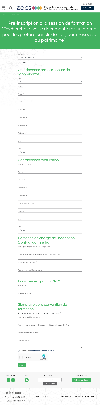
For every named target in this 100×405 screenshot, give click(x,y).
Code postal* (22, 133)
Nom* (20, 86)
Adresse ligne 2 (23, 125)
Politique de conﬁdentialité (84, 396)
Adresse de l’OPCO (24, 293)
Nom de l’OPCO (23, 285)
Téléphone (21, 110)
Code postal (22, 211)
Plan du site (47, 396)
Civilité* (20, 78)
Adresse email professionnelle (28, 333)
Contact (37, 396)
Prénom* (21, 94)
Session (20, 54)
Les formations (14, 15)
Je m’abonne (50, 383)
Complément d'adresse (26, 203)
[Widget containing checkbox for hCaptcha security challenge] (32, 357)
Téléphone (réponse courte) (27, 262)
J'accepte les (36, 351)
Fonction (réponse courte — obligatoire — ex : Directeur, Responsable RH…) (43, 325)
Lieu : (19, 62)
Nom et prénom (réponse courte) (29, 317)
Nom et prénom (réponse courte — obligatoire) (34, 247)
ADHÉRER (87, 8)
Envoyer (22, 365)
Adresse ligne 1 (23, 117)
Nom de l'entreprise (24, 164)
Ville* (19, 141)
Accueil (4, 15)
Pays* (20, 149)
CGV (56, 396)
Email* (20, 102)
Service (20, 172)
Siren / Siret (22, 180)
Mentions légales (66, 396)
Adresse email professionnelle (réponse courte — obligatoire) (39, 254)
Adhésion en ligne (81, 380)
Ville (19, 219)
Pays (19, 227)
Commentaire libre (24, 341)
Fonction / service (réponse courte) (30, 270)
